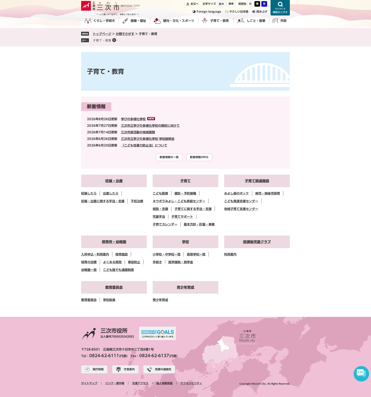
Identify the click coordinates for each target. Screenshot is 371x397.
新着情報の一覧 (169, 157)
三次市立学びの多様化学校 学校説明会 (147, 138)
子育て (185, 181)
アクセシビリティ (191, 383)
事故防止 (134, 262)
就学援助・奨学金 (180, 262)
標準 (231, 4)
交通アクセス (140, 383)
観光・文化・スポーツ (178, 20)
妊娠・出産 (114, 181)
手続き (157, 262)
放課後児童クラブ (257, 242)
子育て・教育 (219, 20)
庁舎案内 (129, 369)
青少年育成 (185, 287)
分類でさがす (125, 33)
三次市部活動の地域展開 (138, 132)
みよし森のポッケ (236, 193)
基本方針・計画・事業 (199, 224)
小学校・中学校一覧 (166, 254)
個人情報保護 (164, 383)
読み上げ (261, 11)
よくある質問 (112, 262)
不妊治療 (137, 201)
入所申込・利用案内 (95, 254)
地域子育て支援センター (241, 208)
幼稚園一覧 (89, 269)
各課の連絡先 (163, 369)
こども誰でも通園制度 (118, 269)
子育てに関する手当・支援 (193, 208)
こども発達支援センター (241, 201)
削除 (114, 40)
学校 (185, 242)
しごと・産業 (256, 20)
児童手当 (159, 216)
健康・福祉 (138, 20)
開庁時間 (98, 369)
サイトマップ (89, 383)
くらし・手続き (104, 20)
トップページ (102, 33)
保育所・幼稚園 (114, 242)
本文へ (195, 4)
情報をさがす (280, 7)
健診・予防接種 (185, 193)
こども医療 (160, 193)
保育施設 (121, 254)
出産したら (110, 193)
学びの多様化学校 (133, 119)
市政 (283, 20)
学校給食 (109, 299)
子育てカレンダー (165, 224)
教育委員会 (114, 287)
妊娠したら (89, 193)
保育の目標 (89, 262)
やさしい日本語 (238, 11)
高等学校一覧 (196, 254)
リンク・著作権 (114, 383)
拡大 (221, 4)
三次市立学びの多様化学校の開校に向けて (150, 125)
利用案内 (230, 254)
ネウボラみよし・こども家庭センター (179, 201)
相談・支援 (160, 208)
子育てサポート (182, 216)
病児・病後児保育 (267, 193)
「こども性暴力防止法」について (144, 145)
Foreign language (209, 11)
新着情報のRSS (199, 157)
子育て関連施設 (257, 181)
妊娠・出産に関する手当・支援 (102, 201)
